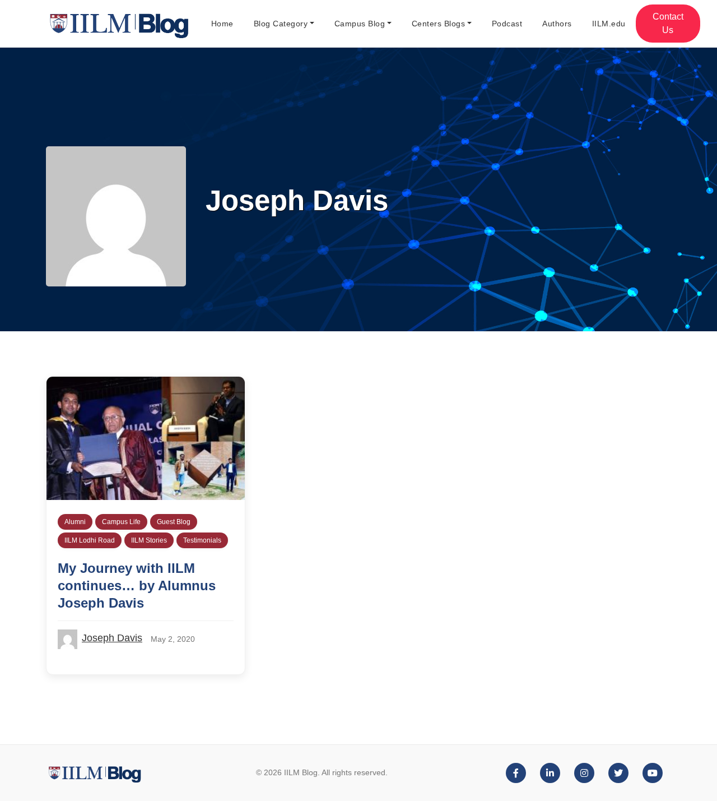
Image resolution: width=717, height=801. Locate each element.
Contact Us (668, 23)
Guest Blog (173, 522)
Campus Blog (359, 23)
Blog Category (281, 23)
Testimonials (202, 540)
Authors (557, 23)
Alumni (75, 522)
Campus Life (121, 522)
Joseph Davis (112, 637)
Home (222, 23)
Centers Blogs (438, 23)
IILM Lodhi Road (89, 540)
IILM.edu (609, 23)
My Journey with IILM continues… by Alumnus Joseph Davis (137, 585)
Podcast (507, 23)
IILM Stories (149, 540)
